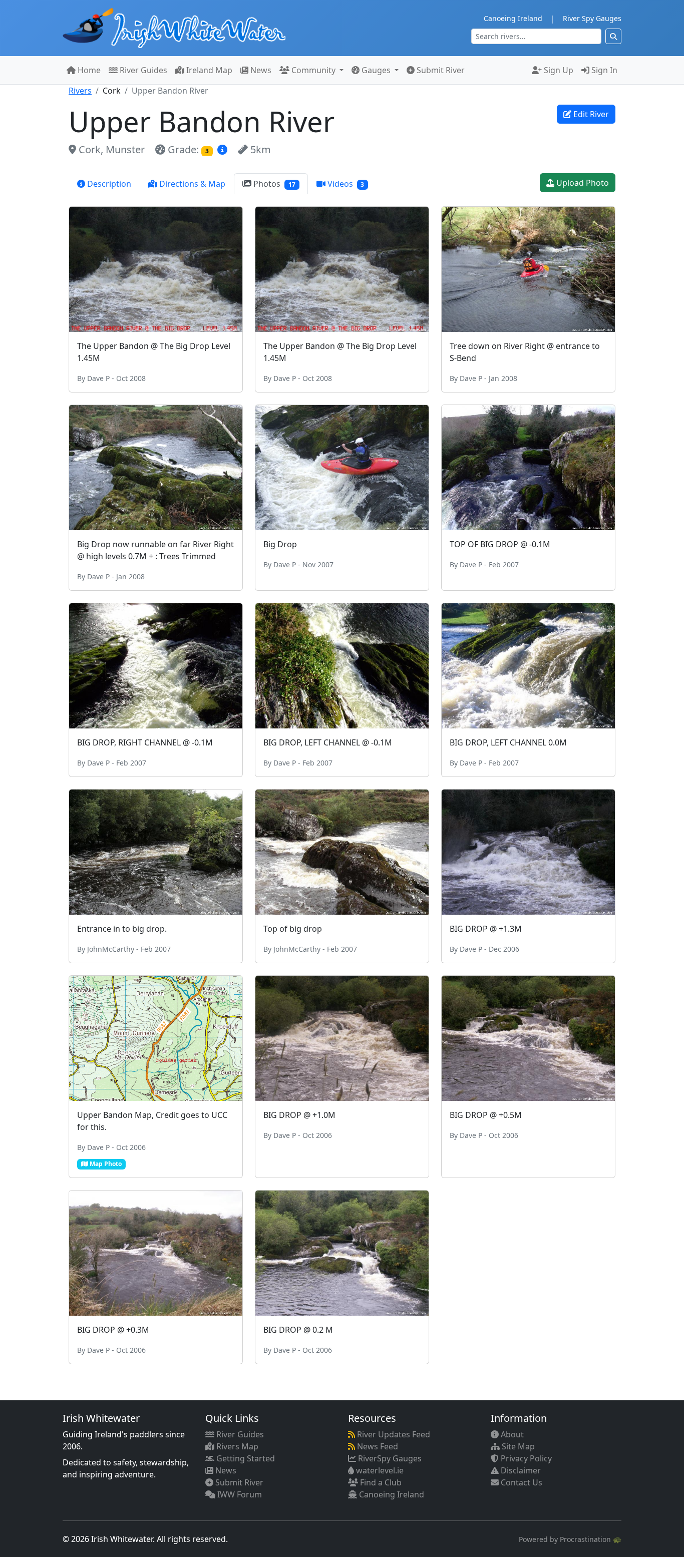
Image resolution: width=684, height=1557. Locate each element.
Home (88, 70)
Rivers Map (236, 1446)
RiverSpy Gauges (389, 1458)
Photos (273, 183)
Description (108, 183)
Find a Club (380, 1482)
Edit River (590, 114)
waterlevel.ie (379, 1470)
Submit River (440, 70)
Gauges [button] (376, 70)
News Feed (376, 1446)
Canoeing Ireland (513, 18)
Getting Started (244, 1458)
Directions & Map (191, 183)
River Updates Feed (392, 1434)
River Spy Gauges (592, 18)
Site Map (517, 1446)
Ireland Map (208, 70)
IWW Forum (238, 1494)
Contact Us (520, 1482)
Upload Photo (581, 182)
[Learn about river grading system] (223, 149)
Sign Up (557, 70)
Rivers (80, 90)
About (511, 1434)
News (259, 70)
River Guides (142, 70)
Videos (345, 183)
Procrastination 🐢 (590, 1539)
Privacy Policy (525, 1458)
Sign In (603, 70)
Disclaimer (520, 1470)
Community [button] (313, 70)
